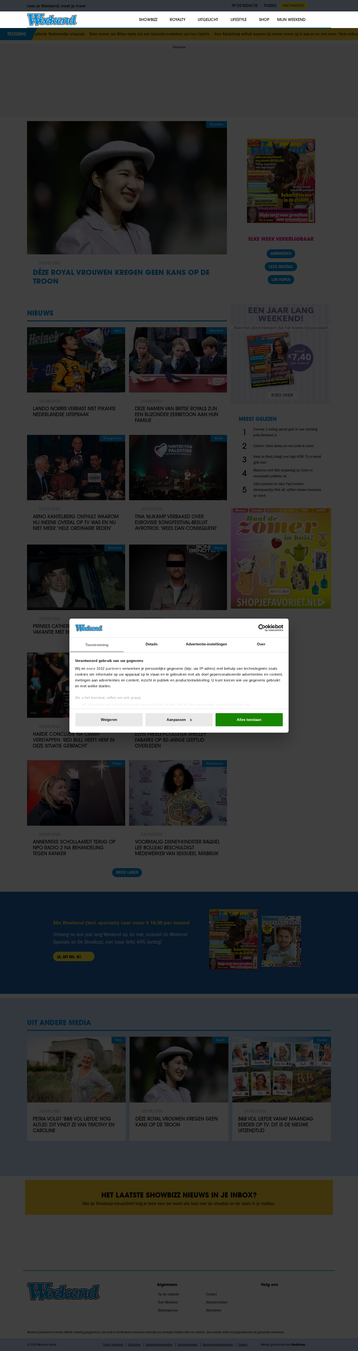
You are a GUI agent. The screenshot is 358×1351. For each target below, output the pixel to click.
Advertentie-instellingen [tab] (206, 644)
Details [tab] (152, 644)
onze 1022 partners (103, 668)
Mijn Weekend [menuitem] (291, 19)
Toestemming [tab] (96, 644)
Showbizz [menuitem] (148, 19)
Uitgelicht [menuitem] (208, 19)
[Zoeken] (327, 20)
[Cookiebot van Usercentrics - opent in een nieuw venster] (262, 628)
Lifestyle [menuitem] (239, 19)
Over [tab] (261, 644)
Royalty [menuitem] (177, 19)
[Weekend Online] (52, 19)
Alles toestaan (249, 720)
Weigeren (109, 720)
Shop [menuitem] (264, 19)
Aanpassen (176, 720)
